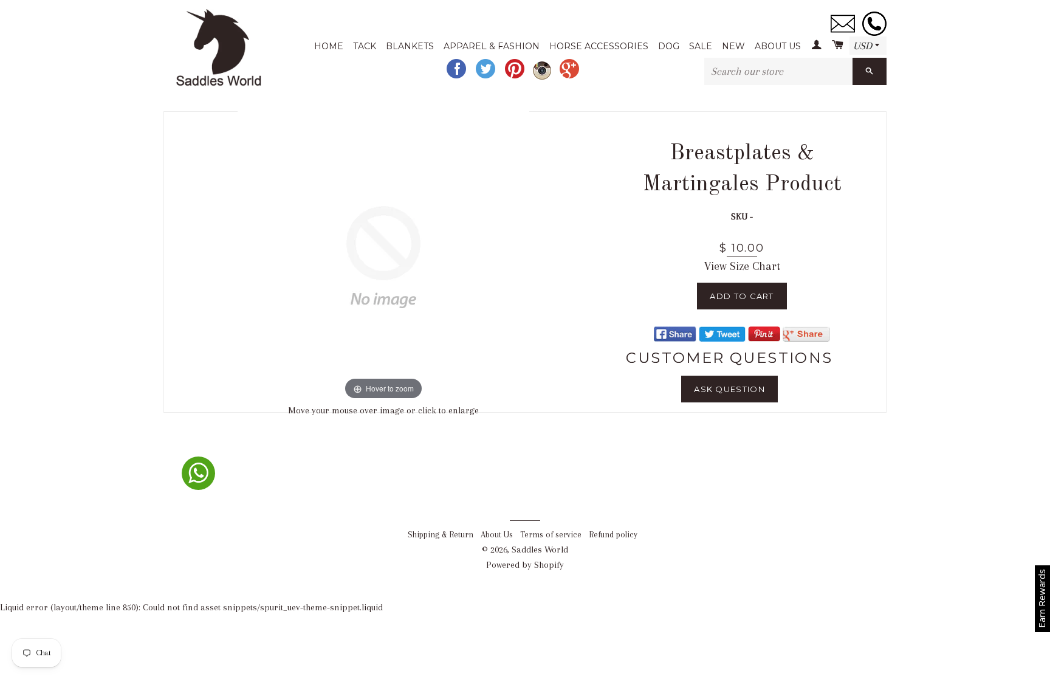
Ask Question (729, 389)
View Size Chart (742, 266)
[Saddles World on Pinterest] (516, 76)
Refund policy (613, 534)
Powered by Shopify (525, 564)
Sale (700, 46)
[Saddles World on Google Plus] (570, 76)
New (733, 46)
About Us (778, 46)
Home (328, 46)
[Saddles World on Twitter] (487, 76)
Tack (364, 46)
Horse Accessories (598, 46)
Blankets (410, 46)
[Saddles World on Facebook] (457, 76)
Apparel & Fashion (492, 46)
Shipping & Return (440, 534)
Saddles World (540, 549)
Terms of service (551, 534)
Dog (668, 46)
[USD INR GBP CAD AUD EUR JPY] (868, 46)
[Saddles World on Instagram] (543, 76)
